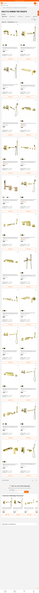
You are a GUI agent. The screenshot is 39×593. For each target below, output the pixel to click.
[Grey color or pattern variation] (7, 197)
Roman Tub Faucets (23, 7)
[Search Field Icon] (35, 3)
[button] (34, 19)
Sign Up (26, 491)
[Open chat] (38, 13)
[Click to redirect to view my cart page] (37, 3)
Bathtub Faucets (16, 7)
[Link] (10, 42)
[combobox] (18, 3)
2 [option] (34, 480)
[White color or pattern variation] (6, 197)
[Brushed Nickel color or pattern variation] (4, 45)
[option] (36, 480)
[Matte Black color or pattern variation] (6, 45)
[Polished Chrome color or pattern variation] (8, 197)
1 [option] (32, 480)
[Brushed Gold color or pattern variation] (3, 45)
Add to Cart (10, 58)
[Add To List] (18, 24)
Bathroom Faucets (9, 7)
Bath (4, 7)
